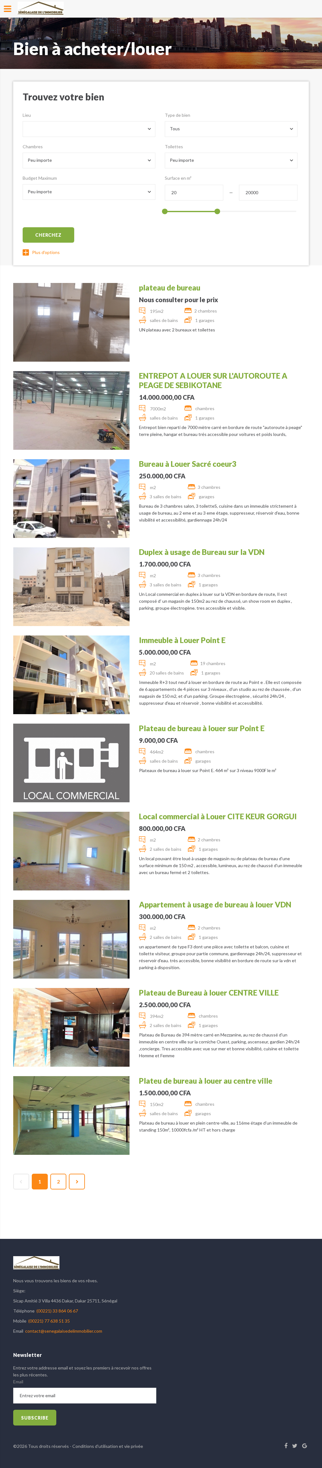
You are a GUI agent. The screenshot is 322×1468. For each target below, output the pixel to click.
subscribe (34, 1417)
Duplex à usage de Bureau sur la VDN (201, 551)
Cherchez (48, 235)
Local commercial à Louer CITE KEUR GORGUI (218, 816)
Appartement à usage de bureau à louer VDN (215, 904)
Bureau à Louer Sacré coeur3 (187, 463)
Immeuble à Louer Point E (182, 640)
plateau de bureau (169, 287)
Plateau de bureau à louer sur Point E (201, 728)
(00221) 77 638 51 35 (49, 1321)
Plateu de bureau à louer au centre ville (205, 1080)
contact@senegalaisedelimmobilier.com (63, 1331)
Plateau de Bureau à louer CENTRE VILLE (209, 992)
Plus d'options (46, 252)
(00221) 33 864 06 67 (57, 1310)
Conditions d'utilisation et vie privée (107, 1446)
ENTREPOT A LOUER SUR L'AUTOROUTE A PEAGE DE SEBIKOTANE (213, 380)
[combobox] (89, 129)
